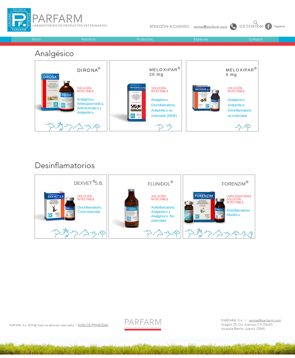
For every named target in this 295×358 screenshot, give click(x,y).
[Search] (255, 22)
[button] (144, 39)
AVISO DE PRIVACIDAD (93, 325)
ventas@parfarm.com (265, 321)
